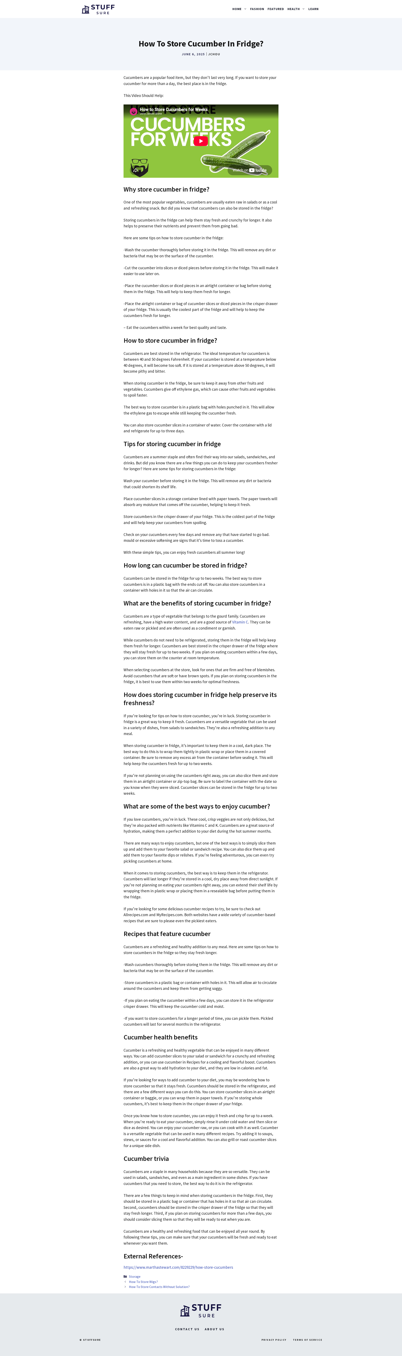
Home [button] (237, 9)
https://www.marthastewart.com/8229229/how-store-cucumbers (178, 1267)
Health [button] (293, 9)
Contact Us (187, 1329)
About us (215, 1329)
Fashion (257, 9)
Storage (134, 1276)
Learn (313, 9)
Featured (276, 9)
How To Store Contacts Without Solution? (159, 1287)
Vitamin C (240, 622)
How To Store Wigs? (143, 1282)
